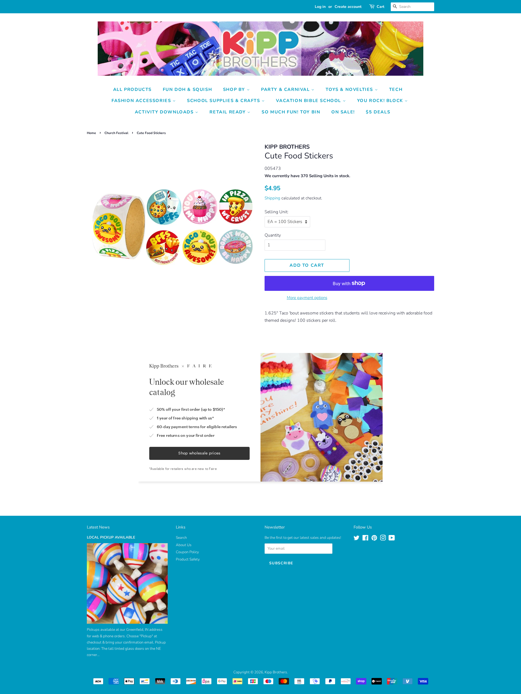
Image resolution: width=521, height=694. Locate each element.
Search (181, 537)
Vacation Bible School (309, 101)
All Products (132, 90)
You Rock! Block (381, 101)
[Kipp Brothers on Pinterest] (374, 539)
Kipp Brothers (276, 672)
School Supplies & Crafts (224, 101)
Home (91, 133)
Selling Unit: (276, 212)
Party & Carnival (286, 90)
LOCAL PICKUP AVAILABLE (111, 537)
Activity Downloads (165, 112)
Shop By (235, 90)
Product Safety (188, 559)
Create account (348, 6)
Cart (380, 6)
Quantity (273, 235)
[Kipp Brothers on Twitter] (357, 539)
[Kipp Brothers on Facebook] (365, 539)
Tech (395, 90)
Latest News (98, 527)
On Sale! (343, 112)
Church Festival (116, 133)
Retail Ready (228, 112)
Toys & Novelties (350, 90)
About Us (184, 544)
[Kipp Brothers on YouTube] (392, 539)
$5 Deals (378, 112)
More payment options (307, 297)
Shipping (272, 198)
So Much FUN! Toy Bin (291, 112)
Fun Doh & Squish (187, 90)
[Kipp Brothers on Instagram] (383, 539)
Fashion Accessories (142, 101)
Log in (320, 6)
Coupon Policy (187, 552)
